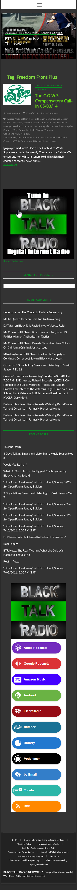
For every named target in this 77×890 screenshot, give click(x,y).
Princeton (35, 137)
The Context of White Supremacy (48, 87)
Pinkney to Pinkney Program (30, 856)
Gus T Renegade (41, 126)
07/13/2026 (24, 49)
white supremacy (47, 141)
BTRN (60, 33)
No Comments (44, 49)
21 (59, 54)
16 (45, 54)
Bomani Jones (53, 118)
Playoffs (17, 137)
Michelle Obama (34, 130)
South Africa (56, 137)
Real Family (10, 543)
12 (34, 54)
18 (51, 54)
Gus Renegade (12, 113)
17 (48, 54)
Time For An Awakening (45, 319)
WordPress (8, 876)
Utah (35, 141)
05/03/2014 (31, 113)
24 (62, 56)
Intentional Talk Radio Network (55, 852)
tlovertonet (10, 312)
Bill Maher (40, 118)
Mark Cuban (19, 130)
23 (65, 54)
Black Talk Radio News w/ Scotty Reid (27, 33)
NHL (23, 133)
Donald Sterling (48, 122)
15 (42, 54)
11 (31, 54)
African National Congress (20, 118)
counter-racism (32, 122)
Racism (45, 137)
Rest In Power (12, 561)
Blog (53, 33)
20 (56, 54)
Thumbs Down (12, 446)
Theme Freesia (65, 872)
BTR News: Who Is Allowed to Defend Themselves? (34, 537)
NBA (17, 133)
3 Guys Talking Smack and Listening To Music (44, 840)
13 (37, 54)
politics (25, 137)
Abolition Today (24, 844)
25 (65, 56)
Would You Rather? (15, 464)
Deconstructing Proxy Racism (21, 852)
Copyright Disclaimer (38, 864)
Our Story (54, 856)
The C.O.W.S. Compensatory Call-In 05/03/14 (54, 101)
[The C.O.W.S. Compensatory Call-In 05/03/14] (17, 94)
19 (53, 54)
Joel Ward (55, 126)
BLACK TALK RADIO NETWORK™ (23, 872)
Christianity (17, 122)
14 (39, 54)
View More (15, 165)
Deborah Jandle (13, 404)
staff (10, 49)
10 (28, 54)
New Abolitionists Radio (48, 844)
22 (62, 54)
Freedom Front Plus (22, 126)
